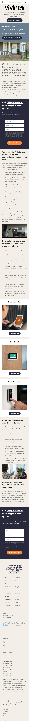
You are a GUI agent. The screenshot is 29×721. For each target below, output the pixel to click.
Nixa (6, 577)
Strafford (7, 587)
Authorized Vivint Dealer (9, 681)
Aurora (17, 596)
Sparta (6, 580)
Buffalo (17, 590)
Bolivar (17, 599)
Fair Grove (7, 605)
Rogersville (8, 593)
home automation (14, 87)
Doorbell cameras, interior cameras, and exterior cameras (14, 187)
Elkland (7, 584)
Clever (6, 590)
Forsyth (17, 587)
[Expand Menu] (15, 10)
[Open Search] (25, 2)
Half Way (17, 577)
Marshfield (8, 599)
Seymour (17, 580)
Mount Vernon (18, 593)
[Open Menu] (2, 2)
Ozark (16, 602)
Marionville (18, 584)
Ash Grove (17, 605)
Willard (7, 596)
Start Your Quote (14, 143)
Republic (7, 602)
